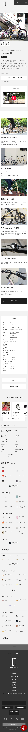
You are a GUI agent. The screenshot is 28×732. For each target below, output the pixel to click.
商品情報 (14, 673)
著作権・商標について (20, 727)
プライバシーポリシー (7, 727)
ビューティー (5, 539)
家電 (3, 467)
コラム (14, 679)
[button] (25, 26)
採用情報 (14, 690)
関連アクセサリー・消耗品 (14, 77)
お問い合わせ (14, 685)
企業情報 (14, 687)
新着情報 (14, 682)
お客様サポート (14, 676)
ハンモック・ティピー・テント (10, 555)
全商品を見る (6, 638)
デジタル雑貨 (5, 549)
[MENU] (26, 2)
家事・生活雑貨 (6, 492)
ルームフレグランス (7, 513)
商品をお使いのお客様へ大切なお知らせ (14, 693)
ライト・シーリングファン (8, 571)
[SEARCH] (21, 2)
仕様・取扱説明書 (5, 81)
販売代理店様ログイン (14, 724)
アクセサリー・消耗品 (7, 612)
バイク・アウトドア (7, 596)
